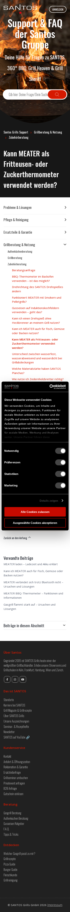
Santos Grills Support (16, 132)
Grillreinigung (11, 880)
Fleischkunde (10, 875)
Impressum (54, 905)
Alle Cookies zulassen (35, 511)
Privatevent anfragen (14, 783)
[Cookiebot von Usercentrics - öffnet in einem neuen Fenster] (50, 386)
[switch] (60, 462)
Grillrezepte (10, 858)
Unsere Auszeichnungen (16, 721)
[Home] (20, 9)
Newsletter (9, 731)
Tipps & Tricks (11, 834)
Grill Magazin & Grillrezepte (18, 710)
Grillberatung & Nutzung (48, 132)
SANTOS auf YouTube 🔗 (17, 737)
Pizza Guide (9, 864)
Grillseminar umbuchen (16, 777)
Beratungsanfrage (23, 270)
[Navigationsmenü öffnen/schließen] (46, 9)
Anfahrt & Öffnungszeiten (17, 761)
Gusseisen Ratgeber (14, 823)
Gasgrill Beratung (12, 813)
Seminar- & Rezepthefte (16, 726)
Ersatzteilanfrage (12, 772)
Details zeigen (49, 500)
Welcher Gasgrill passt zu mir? (19, 853)
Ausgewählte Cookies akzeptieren (35, 522)
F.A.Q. (6, 829)
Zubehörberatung (18, 137)
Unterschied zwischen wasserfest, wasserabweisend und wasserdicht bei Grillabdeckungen (37, 358)
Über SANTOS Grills (14, 715)
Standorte (9, 699)
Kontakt (7, 756)
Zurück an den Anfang (16, 538)
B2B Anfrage (10, 788)
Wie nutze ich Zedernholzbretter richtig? (38, 379)
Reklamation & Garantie (16, 767)
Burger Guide (10, 869)
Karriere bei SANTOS (14, 705)
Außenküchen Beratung (16, 818)
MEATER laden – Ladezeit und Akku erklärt (31, 564)
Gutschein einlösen (13, 793)
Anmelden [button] (57, 9)
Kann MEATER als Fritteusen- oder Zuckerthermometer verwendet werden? (35, 344)
